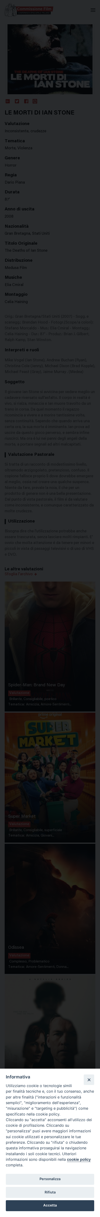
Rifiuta (50, 1192)
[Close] (89, 1079)
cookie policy (79, 1159)
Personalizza (50, 1179)
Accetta (50, 1205)
